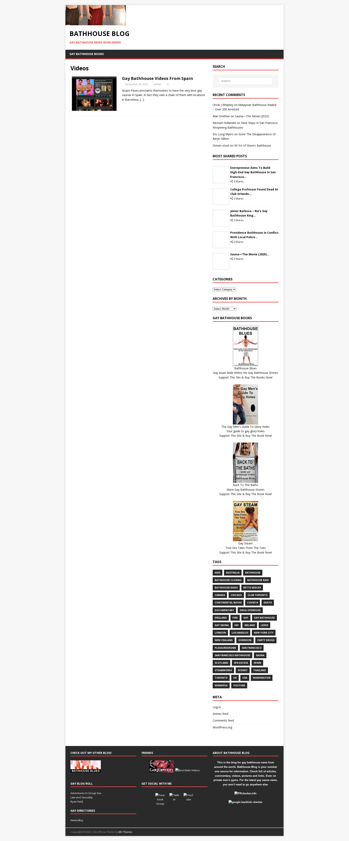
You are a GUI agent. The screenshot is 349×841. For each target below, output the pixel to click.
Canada (220, 595)
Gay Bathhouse (264, 617)
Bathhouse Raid (258, 580)
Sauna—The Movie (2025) (252, 116)
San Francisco (252, 648)
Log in (217, 707)
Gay (245, 617)
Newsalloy (76, 820)
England (221, 617)
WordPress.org (222, 727)
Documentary (224, 610)
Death (268, 602)
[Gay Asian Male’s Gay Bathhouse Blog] (85, 770)
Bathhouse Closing (228, 580)
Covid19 (252, 602)
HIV (236, 625)
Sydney (243, 670)
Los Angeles (240, 632)
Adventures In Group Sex (85, 793)
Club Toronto (258, 595)
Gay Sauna (222, 625)
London (220, 632)
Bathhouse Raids (226, 587)
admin (157, 84)
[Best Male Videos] (187, 770)
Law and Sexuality (81, 797)
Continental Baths (228, 602)
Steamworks (223, 670)
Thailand (259, 670)
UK (235, 677)
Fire (235, 617)
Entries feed (220, 714)
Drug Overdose (250, 610)
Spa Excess (241, 663)
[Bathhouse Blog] (95, 23)
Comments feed (223, 720)
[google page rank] (245, 802)
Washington (261, 677)
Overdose (245, 640)
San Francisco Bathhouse (232, 655)
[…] (142, 99)
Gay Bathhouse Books (86, 54)
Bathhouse (252, 572)
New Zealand (224, 640)
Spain (257, 663)
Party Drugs (265, 640)
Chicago (236, 595)
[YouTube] (189, 798)
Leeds (264, 625)
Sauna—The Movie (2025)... (249, 254)
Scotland (221, 663)
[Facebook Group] (160, 798)
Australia (233, 572)
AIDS (217, 572)
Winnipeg (221, 685)
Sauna (260, 655)
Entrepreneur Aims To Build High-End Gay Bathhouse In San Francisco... (253, 172)
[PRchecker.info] (245, 793)
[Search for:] (245, 81)
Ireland (249, 625)
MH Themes (125, 832)
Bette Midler (252, 587)
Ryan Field (76, 801)
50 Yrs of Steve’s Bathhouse (252, 145)
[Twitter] (174, 798)
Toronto (221, 677)
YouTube (239, 685)
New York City (263, 632)
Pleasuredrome (225, 648)
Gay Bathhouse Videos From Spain (157, 78)
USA (244, 677)
